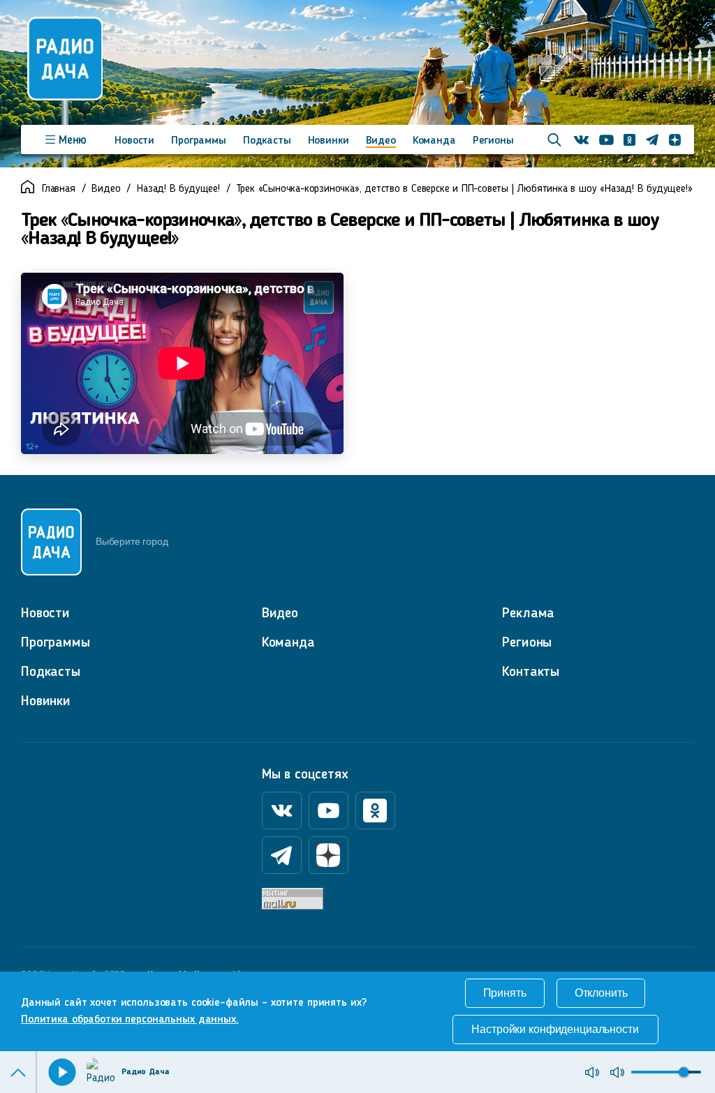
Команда (434, 140)
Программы (198, 140)
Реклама (528, 614)
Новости (134, 140)
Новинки (328, 140)
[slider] (683, 1072)
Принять (504, 993)
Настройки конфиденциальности (554, 1029)
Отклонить (601, 993)
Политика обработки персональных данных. (130, 1019)
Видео (381, 140)
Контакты (530, 672)
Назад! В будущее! (178, 189)
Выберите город (132, 541)
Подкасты (267, 140)
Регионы (493, 140)
